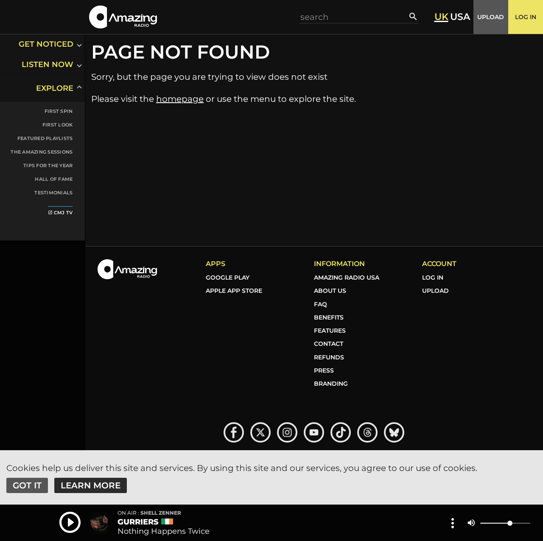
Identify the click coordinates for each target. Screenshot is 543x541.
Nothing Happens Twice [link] (164, 531)
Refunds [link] (329, 357)
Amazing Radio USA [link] (346, 277)
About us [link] (330, 290)
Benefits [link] (329, 317)
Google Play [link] (227, 277)
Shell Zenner (149, 513)
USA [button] (460, 17)
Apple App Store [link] (234, 290)
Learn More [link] (90, 485)
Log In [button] (525, 17)
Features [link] (330, 330)
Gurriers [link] (138, 522)
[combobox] (354, 17)
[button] (123, 17)
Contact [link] (328, 344)
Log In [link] (432, 277)
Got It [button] (27, 485)
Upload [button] (490, 17)
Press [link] (324, 370)
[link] (37, 211)
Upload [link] (435, 290)
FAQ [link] (320, 304)
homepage (180, 99)
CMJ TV (60, 213)
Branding (331, 383)
